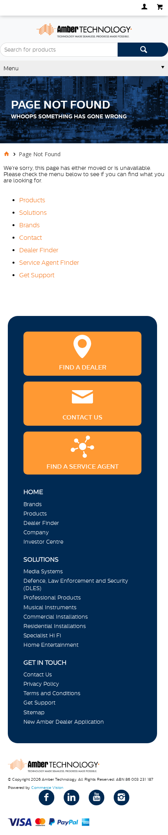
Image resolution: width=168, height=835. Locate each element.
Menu (11, 68)
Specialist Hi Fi (42, 635)
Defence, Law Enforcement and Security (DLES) (75, 584)
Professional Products (52, 597)
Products (32, 199)
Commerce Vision (47, 787)
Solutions (33, 212)
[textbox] (59, 50)
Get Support (36, 274)
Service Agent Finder (49, 262)
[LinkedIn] (71, 797)
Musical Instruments (50, 607)
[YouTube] (96, 797)
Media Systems (43, 571)
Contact (30, 237)
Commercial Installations (55, 617)
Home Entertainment (51, 645)
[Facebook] (46, 797)
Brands (29, 224)
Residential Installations (54, 626)
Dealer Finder (38, 249)
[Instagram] (121, 797)
